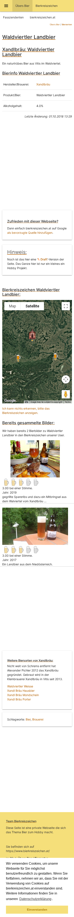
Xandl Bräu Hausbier (21, 690)
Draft (43, 259)
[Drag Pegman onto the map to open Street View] (66, 394)
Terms (68, 402)
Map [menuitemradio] (12, 306)
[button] (54, 899)
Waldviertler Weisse (20, 686)
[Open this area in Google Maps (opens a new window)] (10, 400)
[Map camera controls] (66, 379)
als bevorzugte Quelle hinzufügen (29, 232)
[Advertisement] (37, 167)
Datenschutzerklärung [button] (35, 899)
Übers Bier (55, 24)
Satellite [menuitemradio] (32, 306)
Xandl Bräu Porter (19, 699)
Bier (28, 719)
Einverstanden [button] (37, 909)
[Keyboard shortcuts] (26, 402)
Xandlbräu (43, 84)
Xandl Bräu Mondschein (23, 695)
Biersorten (67, 24)
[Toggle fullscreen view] (66, 306)
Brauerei (37, 719)
